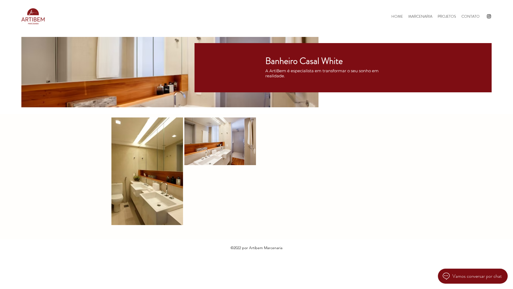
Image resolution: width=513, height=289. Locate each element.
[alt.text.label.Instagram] (489, 16)
